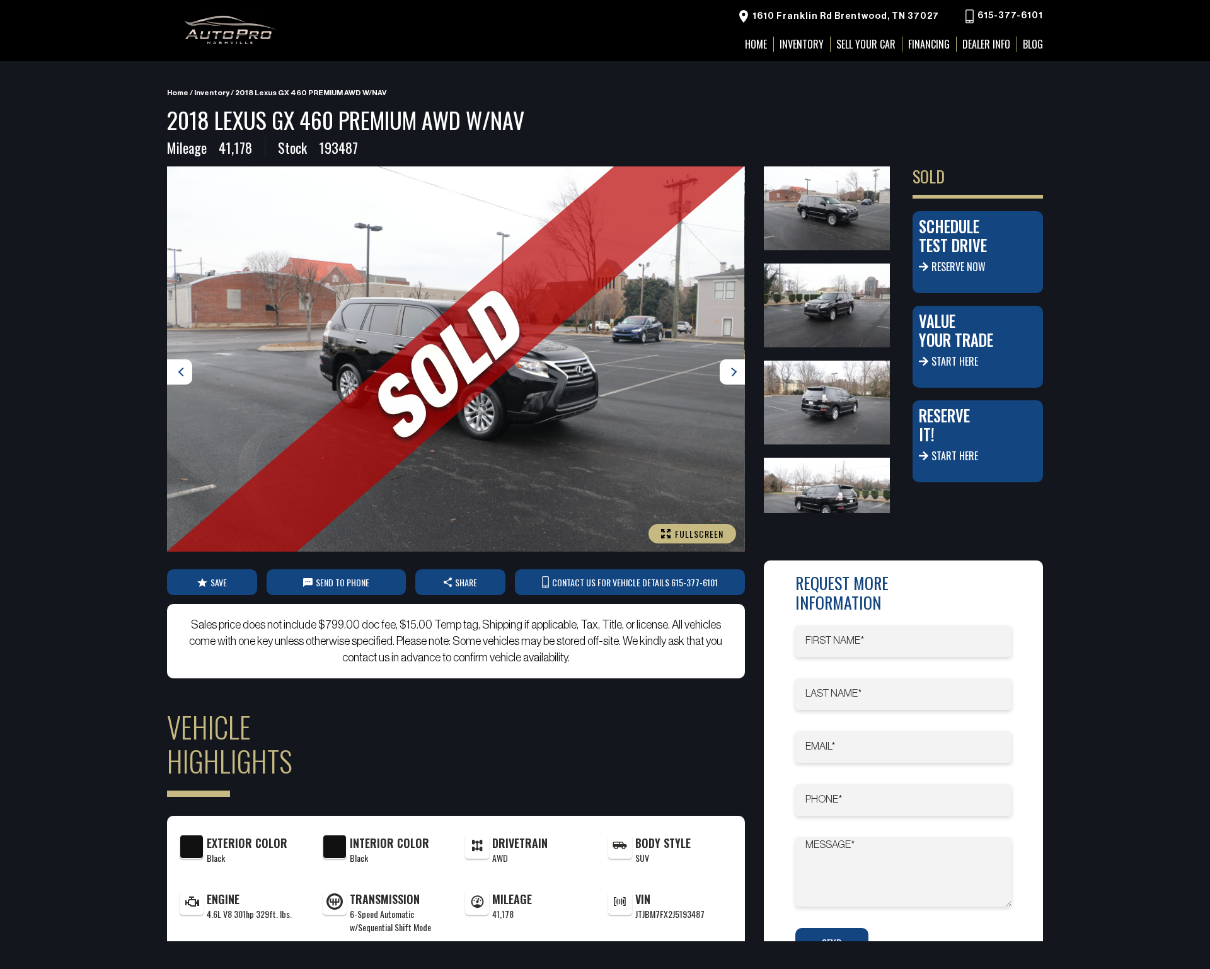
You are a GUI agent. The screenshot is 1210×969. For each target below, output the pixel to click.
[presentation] (179, 372)
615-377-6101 (1009, 16)
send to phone (342, 582)
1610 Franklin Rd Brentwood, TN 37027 (845, 16)
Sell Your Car (866, 44)
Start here (954, 361)
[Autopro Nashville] (230, 30)
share (466, 582)
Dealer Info (986, 44)
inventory (211, 92)
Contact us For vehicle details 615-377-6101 (635, 582)
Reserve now (958, 266)
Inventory (802, 44)
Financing (929, 44)
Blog (1033, 44)
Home (177, 92)
